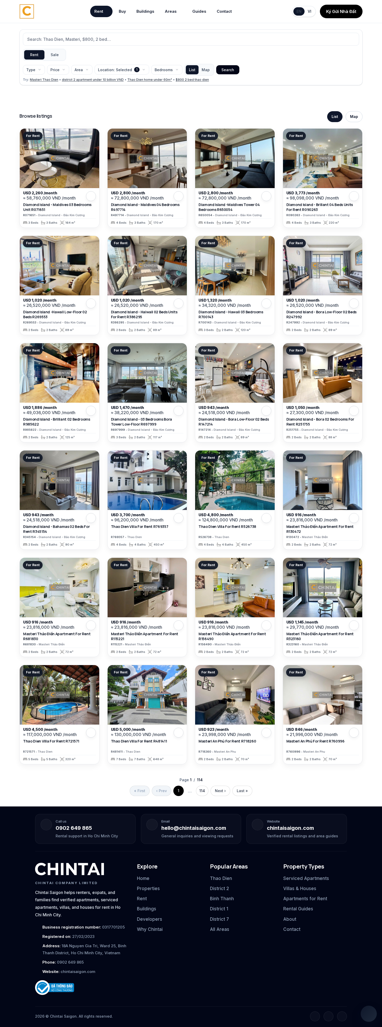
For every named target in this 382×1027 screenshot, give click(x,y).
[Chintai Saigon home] (69, 869)
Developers (149, 919)
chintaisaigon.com (290, 828)
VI (309, 11)
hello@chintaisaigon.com (193, 828)
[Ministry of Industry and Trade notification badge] (81, 987)
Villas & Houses (299, 888)
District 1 (219, 908)
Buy (122, 11)
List (192, 70)
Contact (224, 11)
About (289, 919)
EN (299, 11)
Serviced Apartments (306, 878)
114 (202, 791)
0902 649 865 (74, 828)
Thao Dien (221, 878)
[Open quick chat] (369, 1014)
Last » (242, 791)
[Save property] (91, 196)
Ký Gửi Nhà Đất (341, 11)
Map (206, 70)
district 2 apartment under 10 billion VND (93, 80)
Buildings (145, 11)
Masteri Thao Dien (44, 80)
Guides (199, 11)
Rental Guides (298, 908)
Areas (171, 11)
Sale (55, 54)
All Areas (219, 929)
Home (143, 878)
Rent (98, 11)
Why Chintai (150, 929)
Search (227, 70)
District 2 (219, 888)
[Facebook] (315, 1016)
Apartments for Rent (305, 898)
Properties (148, 888)
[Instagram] (328, 1016)
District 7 (219, 919)
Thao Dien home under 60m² (149, 80)
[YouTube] (342, 1016)
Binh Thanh (222, 898)
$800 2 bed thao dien (192, 80)
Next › (220, 791)
